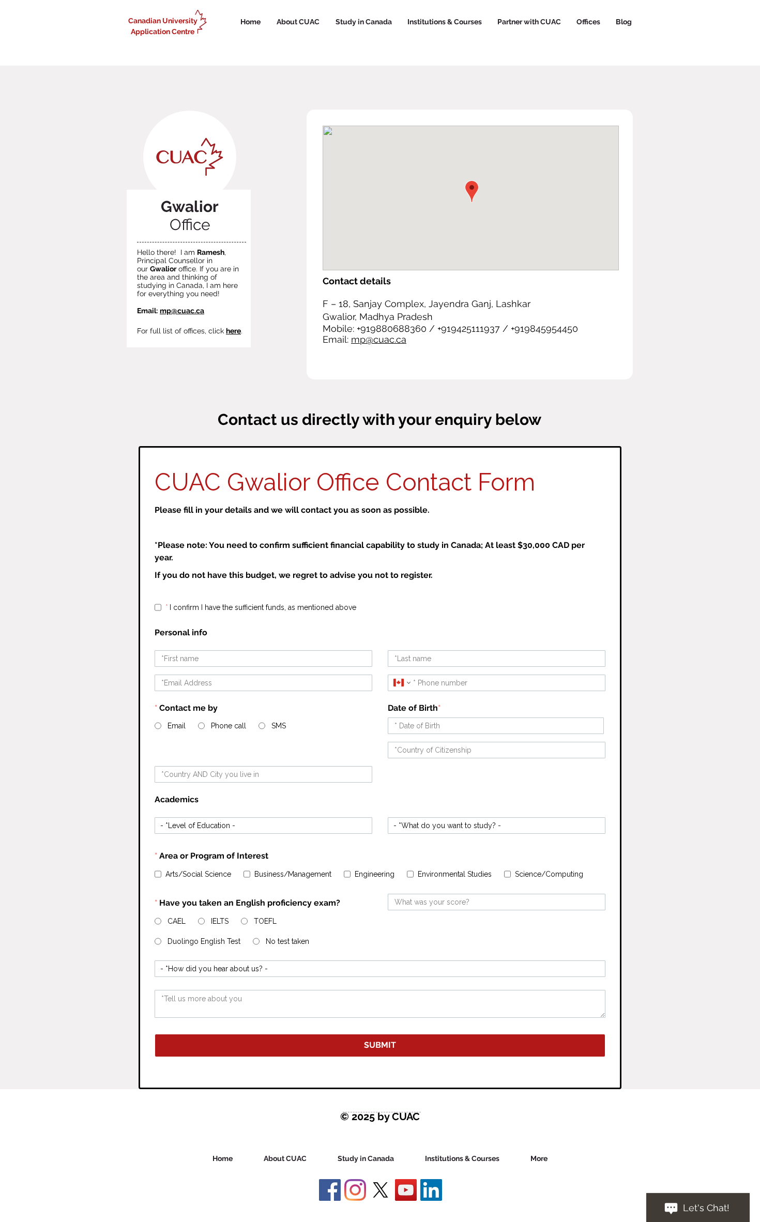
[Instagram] (355, 1190)
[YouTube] (406, 1190)
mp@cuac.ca (182, 311)
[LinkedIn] (431, 1190)
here (233, 331)
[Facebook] (330, 1190)
